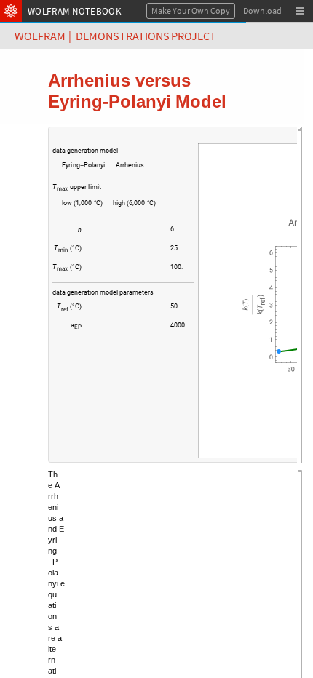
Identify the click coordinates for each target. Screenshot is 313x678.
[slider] (122, 236)
